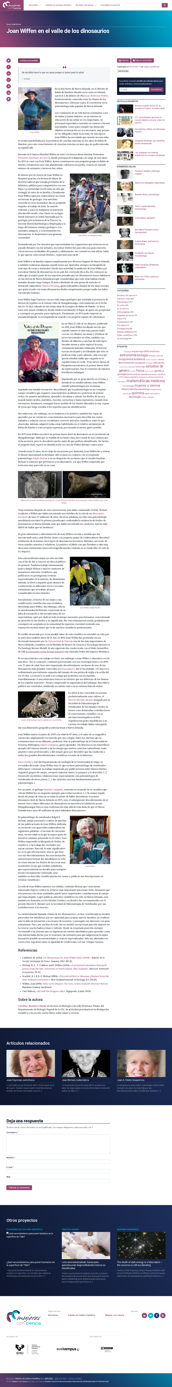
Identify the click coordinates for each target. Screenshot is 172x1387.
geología (121, 374)
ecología (149, 363)
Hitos (119, 318)
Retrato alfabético (125, 332)
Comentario (12, 1132)
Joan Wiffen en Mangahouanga (90, 235)
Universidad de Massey (60, 641)
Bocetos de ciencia (126, 295)
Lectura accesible (29, 60)
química (138, 393)
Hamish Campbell (53, 789)
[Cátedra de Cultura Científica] (28, 1349)
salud (147, 393)
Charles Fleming (50, 286)
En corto (121, 305)
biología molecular (156, 356)
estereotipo (140, 367)
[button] (8, 60)
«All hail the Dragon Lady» (50, 991)
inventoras (158, 377)
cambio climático (151, 360)
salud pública (155, 394)
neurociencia (129, 389)
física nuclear (149, 371)
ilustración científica (156, 374)
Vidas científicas (13, 24)
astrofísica (154, 351)
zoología (150, 397)
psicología (127, 394)
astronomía (128, 355)
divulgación (140, 363)
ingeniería (134, 377)
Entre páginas (123, 312)
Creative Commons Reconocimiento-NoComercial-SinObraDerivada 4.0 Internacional (76, 1381)
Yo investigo (122, 338)
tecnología (134, 396)
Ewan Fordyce (25, 762)
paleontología (123, 71)
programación (155, 389)
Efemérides (122, 302)
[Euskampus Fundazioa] (68, 1349)
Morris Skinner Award (80, 700)
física (140, 370)
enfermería (123, 367)
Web (8, 1177)
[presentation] (141, 109)
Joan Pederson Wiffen (96, 95)
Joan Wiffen (34, 132)
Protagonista (123, 328)
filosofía (132, 371)
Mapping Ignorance (128, 1229)
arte (146, 351)
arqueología (138, 351)
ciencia (161, 359)
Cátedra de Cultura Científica (81, 1315)
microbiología (128, 386)
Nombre (10, 1158)
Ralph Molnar (40, 458)
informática (124, 377)
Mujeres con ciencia (114, 1315)
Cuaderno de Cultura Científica (24, 1229)
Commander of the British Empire (45, 651)
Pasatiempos (123, 322)
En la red (121, 308)
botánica (139, 359)
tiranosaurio (68, 668)
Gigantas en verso (125, 315)
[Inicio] (12, 5)
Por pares (121, 325)
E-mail (10, 1167)
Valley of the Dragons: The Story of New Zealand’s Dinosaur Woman (75, 983)
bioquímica (126, 359)
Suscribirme (156, 89)
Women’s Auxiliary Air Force (34, 158)
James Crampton (49, 745)
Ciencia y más (123, 299)
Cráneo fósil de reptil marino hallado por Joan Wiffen (41, 720)
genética (159, 370)
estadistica (131, 367)
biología (142, 355)
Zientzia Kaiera (70, 1229)
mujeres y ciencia (147, 385)
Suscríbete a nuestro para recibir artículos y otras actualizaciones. (141, 82)
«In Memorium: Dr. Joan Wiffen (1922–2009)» (67, 957)
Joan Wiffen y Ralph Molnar (90, 608)
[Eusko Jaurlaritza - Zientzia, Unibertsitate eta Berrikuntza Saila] (107, 1349)
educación (158, 362)
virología (143, 397)
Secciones (53, 1315)
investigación (122, 382)
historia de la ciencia (137, 374)
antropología (127, 352)
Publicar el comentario (19, 1187)
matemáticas (138, 381)
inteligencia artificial (146, 377)
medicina (157, 381)
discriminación (126, 362)
